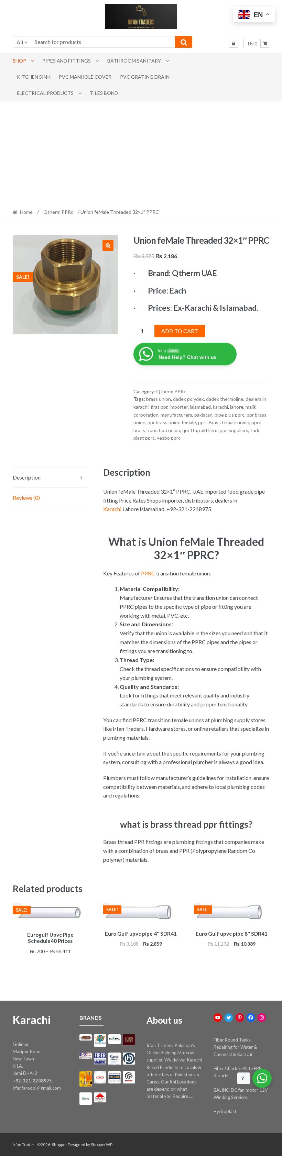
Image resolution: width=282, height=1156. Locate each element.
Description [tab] (27, 477)
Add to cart (179, 331)
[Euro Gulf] (85, 1056)
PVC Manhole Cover (85, 77)
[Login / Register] (233, 43)
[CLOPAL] (114, 1039)
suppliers (238, 430)
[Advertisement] (141, 153)
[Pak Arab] (114, 1077)
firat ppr (159, 407)
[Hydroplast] (129, 1059)
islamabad (200, 407)
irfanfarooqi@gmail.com (37, 1088)
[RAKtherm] (85, 1098)
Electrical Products (45, 93)
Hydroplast (225, 1111)
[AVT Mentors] (100, 1040)
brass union (158, 399)
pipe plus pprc (230, 415)
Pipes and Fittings (66, 61)
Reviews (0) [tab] (26, 497)
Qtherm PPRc (58, 212)
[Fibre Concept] (114, 1059)
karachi (220, 407)
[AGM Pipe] (85, 1037)
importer (179, 407)
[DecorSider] (129, 1039)
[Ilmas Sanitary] (85, 1079)
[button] (107, 245)
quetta (189, 430)
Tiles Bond (104, 93)
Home (26, 212)
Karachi (112, 509)
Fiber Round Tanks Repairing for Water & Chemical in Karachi (235, 1047)
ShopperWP (101, 1144)
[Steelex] (100, 1097)
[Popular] (129, 1077)
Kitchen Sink (34, 77)
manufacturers (176, 415)
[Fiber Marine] (100, 1059)
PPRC (148, 573)
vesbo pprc (169, 438)
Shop (19, 61)
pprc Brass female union (223, 422)
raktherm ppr (213, 430)
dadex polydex (188, 399)
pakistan (203, 415)
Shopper (59, 1144)
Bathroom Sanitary (134, 61)
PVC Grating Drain (145, 77)
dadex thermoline (224, 399)
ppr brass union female (172, 422)
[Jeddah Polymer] (100, 1077)
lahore (236, 407)
